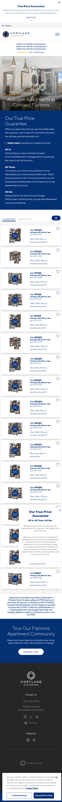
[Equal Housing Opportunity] (25, 716)
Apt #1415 (31, 322)
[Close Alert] (59, 2)
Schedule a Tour (31, 651)
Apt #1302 (31, 279)
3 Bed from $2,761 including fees (31, 49)
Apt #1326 (31, 300)
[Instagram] (28, 740)
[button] (30, 20)
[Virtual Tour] (15, 236)
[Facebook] (34, 740)
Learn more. (31, 17)
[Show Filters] (56, 218)
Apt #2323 (31, 429)
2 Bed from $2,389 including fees (31, 46)
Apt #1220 (31, 236)
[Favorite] (58, 228)
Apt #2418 (31, 472)
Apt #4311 (31, 579)
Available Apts (9, 219)
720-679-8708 (31, 701)
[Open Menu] (57, 34)
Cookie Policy (32, 788)
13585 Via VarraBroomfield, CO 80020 (31, 708)
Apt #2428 (31, 493)
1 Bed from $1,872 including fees (31, 44)
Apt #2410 (31, 450)
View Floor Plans (25, 219)
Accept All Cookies (43, 795)
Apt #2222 (31, 343)
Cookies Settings (19, 795)
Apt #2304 (31, 407)
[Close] (56, 777)
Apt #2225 (31, 364)
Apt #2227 (31, 386)
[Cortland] (31, 763)
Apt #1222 (31, 257)
